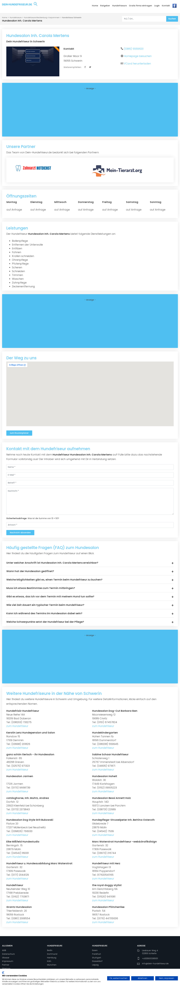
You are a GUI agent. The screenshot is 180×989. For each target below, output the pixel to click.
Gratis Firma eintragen (140, 5)
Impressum (7, 961)
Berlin (49, 950)
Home (95, 5)
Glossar (5, 957)
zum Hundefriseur (17, 726)
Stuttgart (96, 957)
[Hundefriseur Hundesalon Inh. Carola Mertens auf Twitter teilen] (90, 67)
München (51, 965)
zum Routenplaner (19, 433)
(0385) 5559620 (133, 48)
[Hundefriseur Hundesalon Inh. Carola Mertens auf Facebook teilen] (85, 67)
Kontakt (166, 5)
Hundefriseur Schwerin (71, 17)
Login (157, 5)
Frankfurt (96, 954)
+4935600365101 (150, 958)
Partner (5, 965)
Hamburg (51, 957)
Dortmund (52, 954)
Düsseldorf (97, 961)
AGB (4, 950)
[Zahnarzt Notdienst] (33, 168)
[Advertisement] (90, 113)
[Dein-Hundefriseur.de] (19, 6)
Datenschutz (8, 954)
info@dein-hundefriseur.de (155, 963)
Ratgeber (105, 5)
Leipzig (95, 965)
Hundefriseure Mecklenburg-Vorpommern (42, 17)
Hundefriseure (119, 5)
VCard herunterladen (137, 63)
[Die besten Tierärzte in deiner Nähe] (117, 170)
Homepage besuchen (137, 56)
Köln (49, 961)
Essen (95, 950)
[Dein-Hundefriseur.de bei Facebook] (174, 6)
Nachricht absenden (20, 532)
